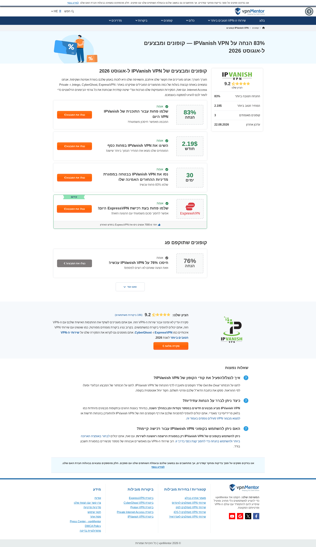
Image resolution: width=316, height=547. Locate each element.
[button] (309, 11)
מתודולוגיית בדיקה (90, 530)
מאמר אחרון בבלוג (195, 497)
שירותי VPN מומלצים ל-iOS (190, 512)
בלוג (262, 20)
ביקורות (142, 20)
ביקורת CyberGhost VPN (138, 502)
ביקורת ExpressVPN (141, 497)
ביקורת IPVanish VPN (140, 516)
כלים (191, 20)
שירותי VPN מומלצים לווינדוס (189, 502)
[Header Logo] (250, 11)
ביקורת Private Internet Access (135, 512)
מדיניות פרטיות (92, 507)
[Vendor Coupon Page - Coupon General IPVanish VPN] (130, 115)
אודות (98, 497)
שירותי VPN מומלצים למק (191, 507)
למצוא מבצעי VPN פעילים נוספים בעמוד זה (213, 418)
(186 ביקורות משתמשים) (128, 314)
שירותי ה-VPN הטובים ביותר (228, 20)
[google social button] (240, 516)
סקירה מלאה (172, 346)
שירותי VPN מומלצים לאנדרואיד (187, 516)
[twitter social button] (248, 516)
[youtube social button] (232, 516)
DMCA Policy (93, 525)
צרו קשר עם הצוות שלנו (87, 502)
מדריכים (117, 20)
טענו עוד (132, 286)
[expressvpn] (130, 212)
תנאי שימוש (94, 512)
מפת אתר (95, 516)
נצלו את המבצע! (75, 114)
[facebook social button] (256, 516)
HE (56, 11)
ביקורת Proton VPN (141, 507)
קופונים (168, 20)
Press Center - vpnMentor (85, 521)
